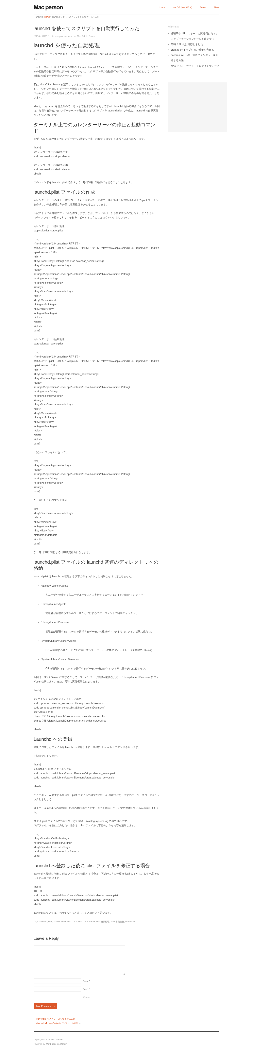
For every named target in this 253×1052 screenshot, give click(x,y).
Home (162, 7)
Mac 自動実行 (117, 921)
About (216, 7)
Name (86, 980)
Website (86, 997)
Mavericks (130, 921)
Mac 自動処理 (103, 921)
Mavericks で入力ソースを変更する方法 (55, 1019)
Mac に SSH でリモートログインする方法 (195, 65)
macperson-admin (63, 36)
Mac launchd (60, 921)
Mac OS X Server (86, 921)
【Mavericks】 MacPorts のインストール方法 (56, 1023)
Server (203, 7)
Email (86, 989)
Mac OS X (82, 36)
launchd (43, 921)
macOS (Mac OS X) (182, 7)
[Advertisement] (197, 107)
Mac (50, 921)
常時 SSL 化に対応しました (187, 44)
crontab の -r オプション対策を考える (192, 49)
